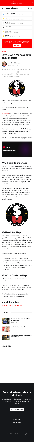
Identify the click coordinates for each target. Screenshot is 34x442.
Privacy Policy (17, 419)
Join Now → (17, 45)
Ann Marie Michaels (14, 63)
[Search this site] (28, 8)
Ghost (27, 434)
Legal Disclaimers (17, 422)
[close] (32, 3)
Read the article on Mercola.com (12, 305)
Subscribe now (18, 409)
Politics (4, 51)
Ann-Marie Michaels (10, 8)
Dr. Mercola (5, 114)
